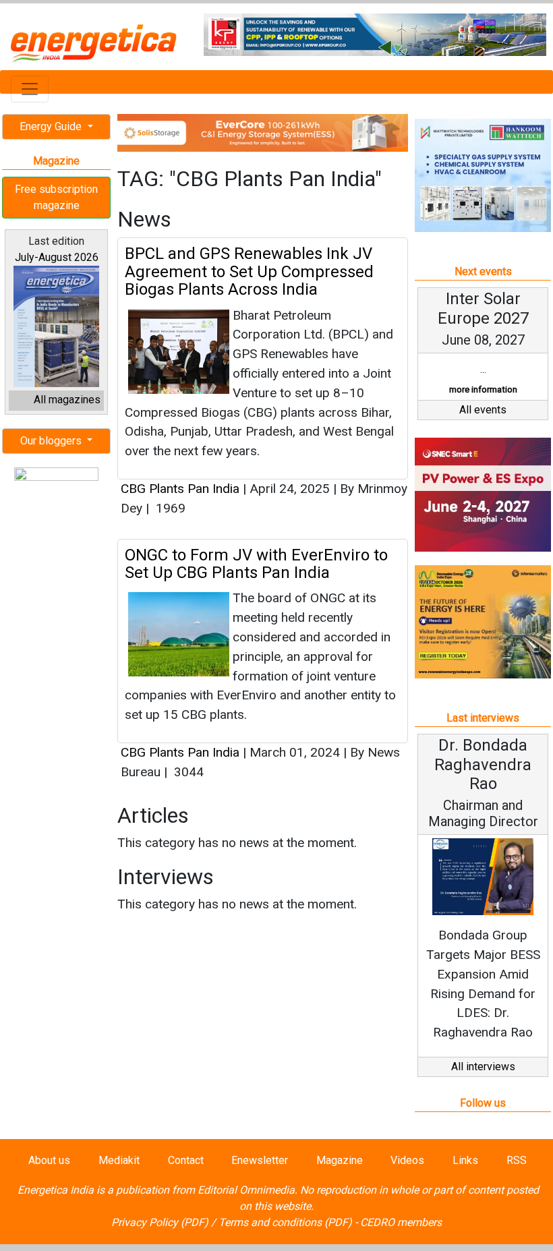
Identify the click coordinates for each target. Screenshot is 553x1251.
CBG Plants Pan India (180, 488)
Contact (186, 1160)
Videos (407, 1160)
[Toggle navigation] (30, 89)
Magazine (339, 1160)
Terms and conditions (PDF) (285, 1222)
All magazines (67, 399)
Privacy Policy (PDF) (159, 1222)
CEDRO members (401, 1222)
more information (483, 389)
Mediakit (119, 1160)
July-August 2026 (56, 257)
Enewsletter (259, 1160)
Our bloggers (52, 440)
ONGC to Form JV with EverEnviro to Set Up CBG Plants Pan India (256, 564)
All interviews (483, 1066)
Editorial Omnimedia (246, 1190)
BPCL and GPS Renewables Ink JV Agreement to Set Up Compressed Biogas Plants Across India (249, 271)
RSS (516, 1160)
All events (482, 409)
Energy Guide (52, 126)
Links (465, 1160)
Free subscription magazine (56, 197)
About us (49, 1160)
